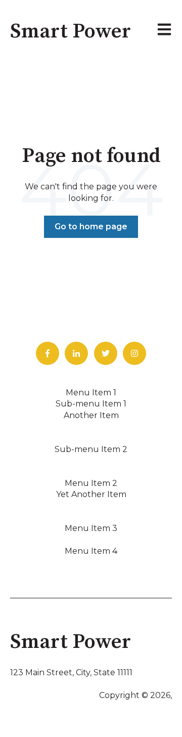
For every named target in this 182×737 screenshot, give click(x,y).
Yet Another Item (91, 494)
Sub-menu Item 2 (91, 449)
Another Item (91, 415)
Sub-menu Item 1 (91, 403)
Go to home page (91, 226)
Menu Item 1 (91, 392)
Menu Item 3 (91, 528)
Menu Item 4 (91, 551)
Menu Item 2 (91, 483)
